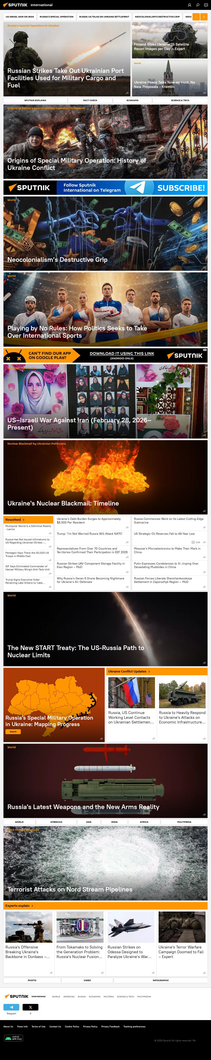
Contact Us (55, 1026)
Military (109, 996)
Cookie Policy (72, 1026)
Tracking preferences (134, 1026)
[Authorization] (189, 5)
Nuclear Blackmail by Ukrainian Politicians (36, 444)
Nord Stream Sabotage (23, 830)
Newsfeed (13, 519)
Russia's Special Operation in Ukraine (33, 26)
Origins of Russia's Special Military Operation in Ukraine (46, 108)
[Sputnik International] (16, 7)
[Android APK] (13, 1038)
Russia (82, 996)
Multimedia (144, 996)
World (137, 25)
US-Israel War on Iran (21, 368)
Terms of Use (38, 1026)
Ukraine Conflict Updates (127, 671)
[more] (127, 93)
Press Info (22, 1026)
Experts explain (17, 905)
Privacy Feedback (110, 1026)
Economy (94, 996)
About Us (8, 1026)
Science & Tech (125, 996)
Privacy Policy (90, 1026)
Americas (69, 996)
